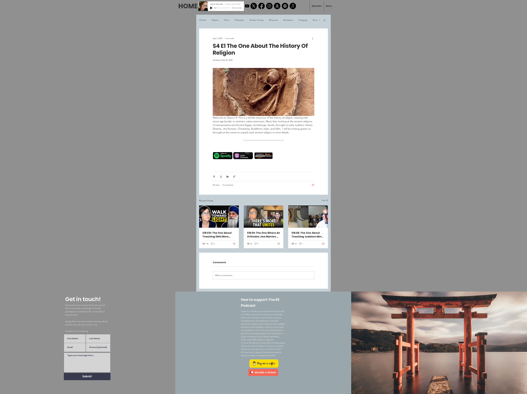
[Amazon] (277, 6)
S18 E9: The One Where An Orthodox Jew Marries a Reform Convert (263, 234)
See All (325, 200)
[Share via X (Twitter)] (220, 176)
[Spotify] (285, 6)
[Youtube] (247, 5)
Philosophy (239, 20)
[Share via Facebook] (214, 176)
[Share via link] (234, 176)
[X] (253, 6)
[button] (324, 20)
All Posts (202, 20)
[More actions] (312, 38)
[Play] (211, 8)
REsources (273, 20)
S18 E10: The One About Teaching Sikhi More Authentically (217, 234)
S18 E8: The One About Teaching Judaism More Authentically (307, 234)
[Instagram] (269, 6)
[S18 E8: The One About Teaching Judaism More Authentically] (308, 216)
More (315, 20)
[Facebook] (261, 6)
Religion (215, 20)
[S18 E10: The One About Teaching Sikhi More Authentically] (219, 216)
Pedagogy (302, 20)
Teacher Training (256, 20)
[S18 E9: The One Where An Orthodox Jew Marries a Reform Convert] (263, 216)
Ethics (226, 20)
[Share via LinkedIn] (227, 176)
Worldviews (288, 20)
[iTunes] (293, 6)
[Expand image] (229, 149)
